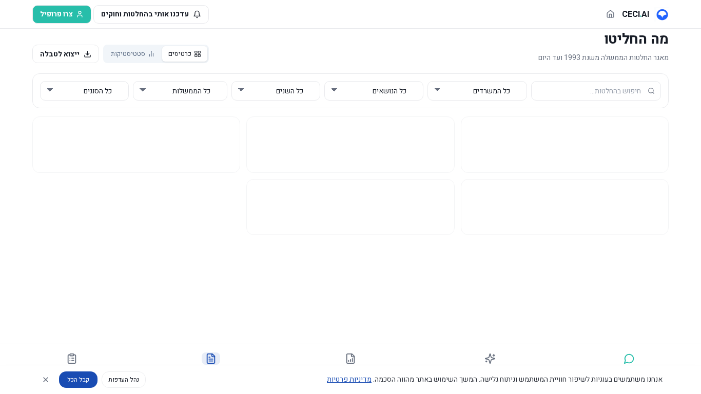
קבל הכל (78, 379)
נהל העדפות (123, 379)
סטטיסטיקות (128, 53)
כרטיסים (179, 53)
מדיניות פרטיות (349, 379)
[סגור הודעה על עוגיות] (45, 379)
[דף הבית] (610, 14)
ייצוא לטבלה (60, 54)
